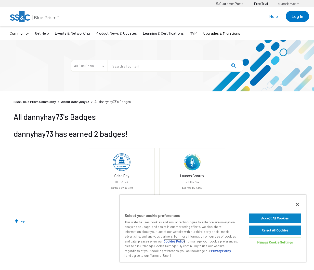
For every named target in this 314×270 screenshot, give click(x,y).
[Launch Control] (192, 162)
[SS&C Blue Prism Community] (34, 16)
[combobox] (175, 66)
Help (273, 16)
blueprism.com (288, 3)
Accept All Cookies (275, 218)
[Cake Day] (122, 162)
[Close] (297, 204)
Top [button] (22, 221)
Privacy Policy (221, 251)
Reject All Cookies (275, 230)
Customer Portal (231, 3)
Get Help (42, 33)
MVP (193, 33)
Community (19, 33)
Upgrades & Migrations (221, 33)
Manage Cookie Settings (275, 242)
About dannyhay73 (75, 101)
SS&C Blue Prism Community (34, 101)
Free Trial (261, 3)
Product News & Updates (116, 33)
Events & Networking (72, 33)
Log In (297, 16)
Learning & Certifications (163, 33)
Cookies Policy (174, 241)
